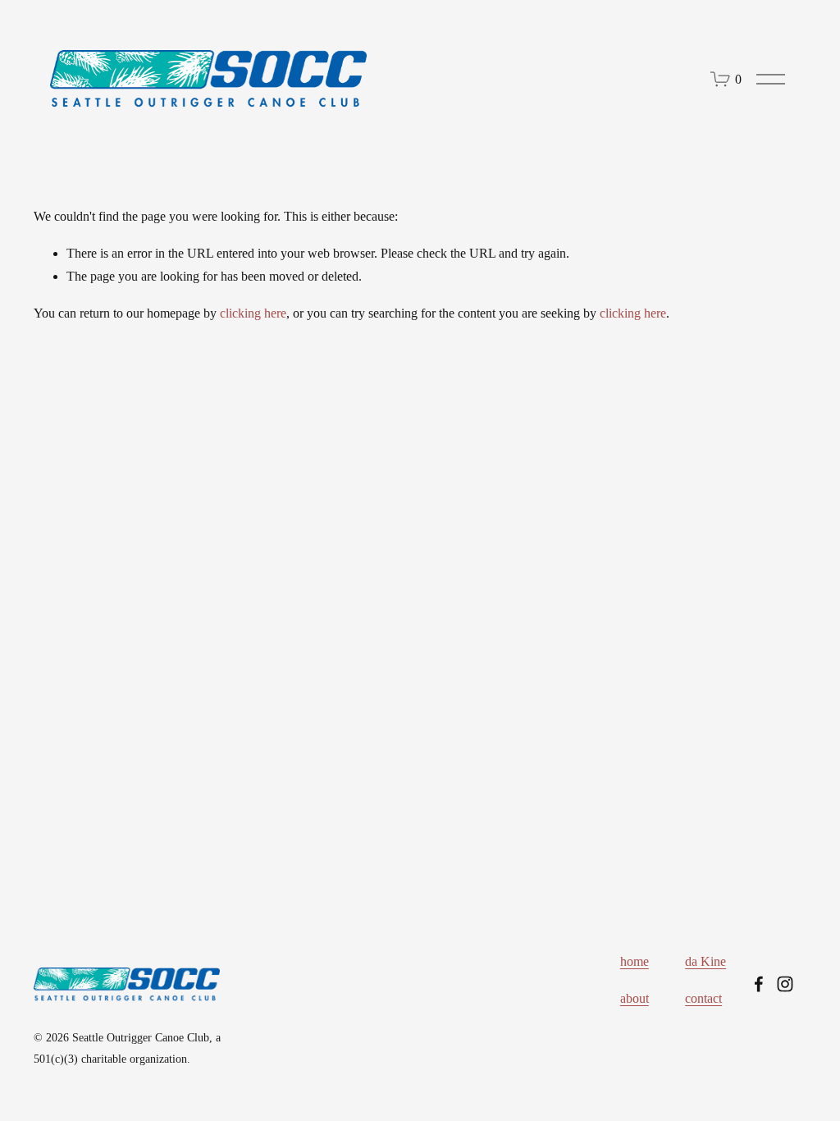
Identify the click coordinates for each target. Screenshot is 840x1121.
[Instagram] (785, 984)
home (634, 961)
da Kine (705, 961)
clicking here (253, 313)
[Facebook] (759, 984)
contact (703, 998)
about (634, 998)
